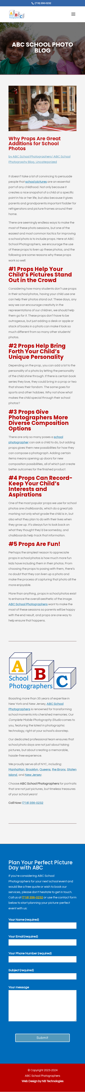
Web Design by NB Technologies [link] (42, 1081)
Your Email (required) (23, 936)
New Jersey (33, 774)
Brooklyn (32, 769)
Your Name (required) (23, 919)
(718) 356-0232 (32, 802)
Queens (45, 769)
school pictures (36, 181)
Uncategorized (46, 161)
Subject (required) (21, 970)
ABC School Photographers (32, 156)
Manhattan (16, 769)
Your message (18, 987)
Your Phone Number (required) (30, 953)
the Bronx (59, 769)
